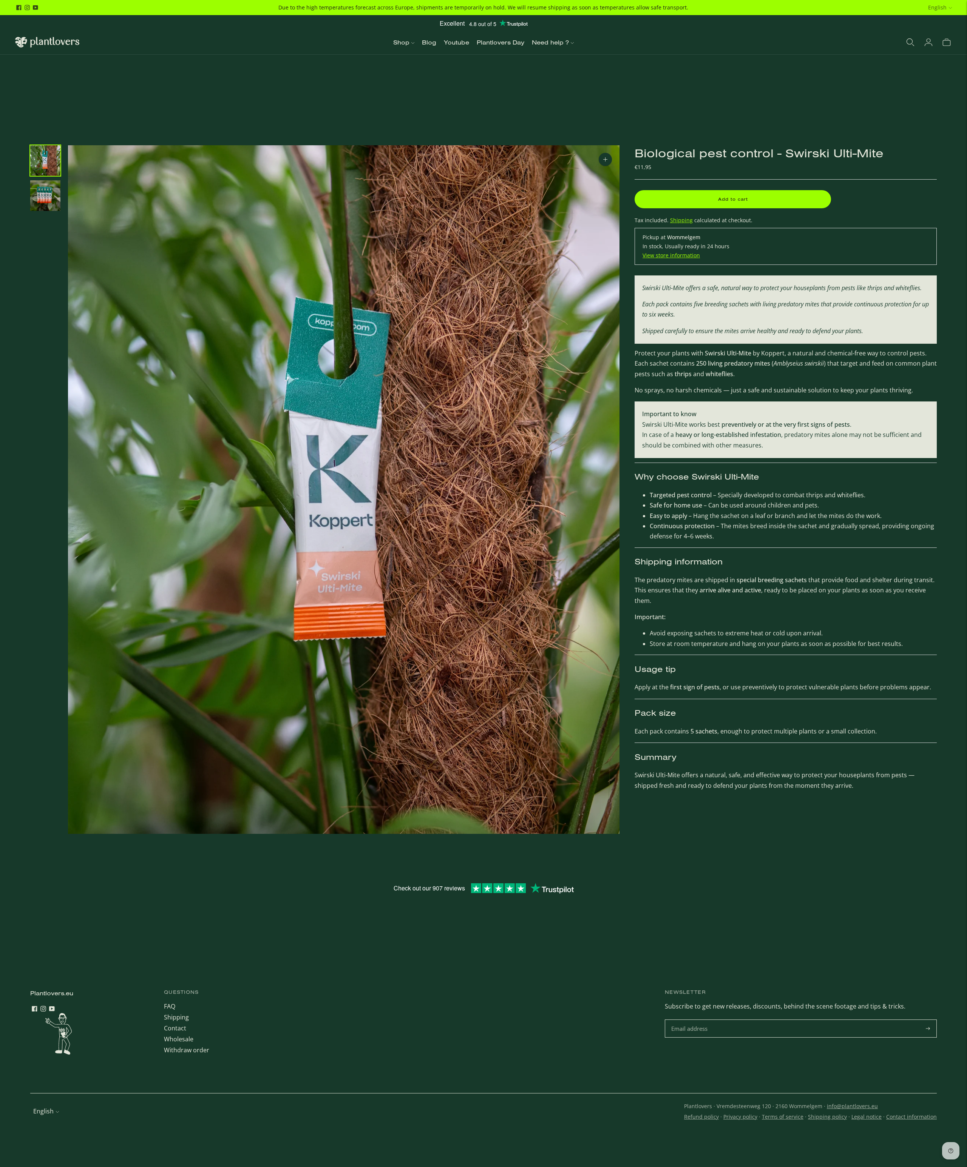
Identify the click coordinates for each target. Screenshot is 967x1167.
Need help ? (550, 42)
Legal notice (866, 1116)
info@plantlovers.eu (852, 1106)
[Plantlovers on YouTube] (35, 7)
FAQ (169, 1006)
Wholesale (178, 1039)
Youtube (456, 42)
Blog (429, 42)
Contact (175, 1028)
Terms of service (782, 1116)
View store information (671, 255)
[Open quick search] (910, 42)
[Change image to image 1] (45, 160)
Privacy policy (740, 1116)
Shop (401, 42)
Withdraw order (186, 1050)
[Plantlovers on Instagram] (27, 7)
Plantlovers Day (500, 42)
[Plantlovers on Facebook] (19, 7)
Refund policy (701, 1116)
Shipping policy (827, 1116)
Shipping (681, 220)
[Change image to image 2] (45, 195)
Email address (690, 1020)
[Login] (928, 42)
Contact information (911, 1116)
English (937, 7)
